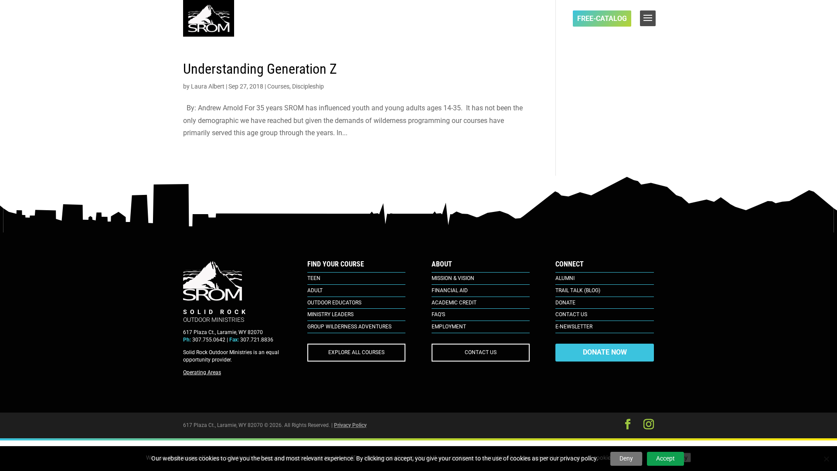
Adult (315, 290)
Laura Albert (208, 86)
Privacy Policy (350, 425)
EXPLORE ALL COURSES (356, 352)
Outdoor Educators (334, 303)
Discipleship (308, 86)
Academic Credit (454, 303)
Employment (449, 327)
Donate (565, 303)
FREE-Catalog (602, 18)
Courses (278, 86)
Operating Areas (202, 372)
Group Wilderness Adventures (349, 327)
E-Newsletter (573, 327)
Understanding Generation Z (260, 69)
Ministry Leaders (330, 314)
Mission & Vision (453, 278)
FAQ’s (438, 314)
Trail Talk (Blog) (577, 290)
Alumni (565, 278)
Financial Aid (450, 290)
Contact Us (571, 314)
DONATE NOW (605, 352)
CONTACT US (481, 352)
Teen (313, 278)
